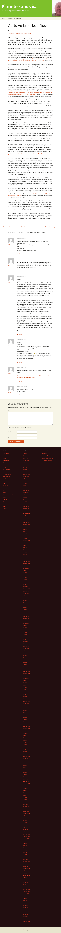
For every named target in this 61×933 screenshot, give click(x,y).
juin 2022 (24, 499)
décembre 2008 (26, 834)
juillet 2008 (25, 845)
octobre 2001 (26, 907)
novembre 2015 (26, 646)
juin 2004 (24, 884)
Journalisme (5, 483)
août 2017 (25, 598)
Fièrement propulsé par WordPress (30, 930)
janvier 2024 (25, 469)
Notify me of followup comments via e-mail (20, 427)
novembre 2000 (26, 921)
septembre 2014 (26, 678)
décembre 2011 (26, 754)
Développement (6, 469)
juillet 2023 (25, 481)
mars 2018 (25, 582)
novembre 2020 (26, 524)
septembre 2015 (26, 650)
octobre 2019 (26, 543)
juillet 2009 (25, 818)
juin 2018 (24, 575)
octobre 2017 (26, 593)
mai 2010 (25, 797)
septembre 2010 (26, 788)
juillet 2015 (25, 655)
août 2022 (25, 494)
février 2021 (25, 517)
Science (5, 508)
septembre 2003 (26, 887)
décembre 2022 (26, 490)
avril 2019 (25, 554)
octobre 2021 (26, 511)
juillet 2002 (25, 900)
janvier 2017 (25, 614)
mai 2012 (25, 742)
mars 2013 (25, 719)
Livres (4, 488)
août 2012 (25, 735)
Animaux (5, 456)
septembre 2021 (26, 513)
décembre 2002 (26, 889)
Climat (4, 467)
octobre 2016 (26, 621)
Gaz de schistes (6, 476)
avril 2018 (25, 579)
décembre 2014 (26, 671)
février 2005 (25, 882)
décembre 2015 (26, 644)
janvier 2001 (25, 916)
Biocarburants (6, 460)
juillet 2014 (25, 682)
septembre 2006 (26, 875)
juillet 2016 (25, 627)
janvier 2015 (25, 669)
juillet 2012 (25, 738)
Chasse (4, 465)
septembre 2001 (26, 909)
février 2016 (25, 639)
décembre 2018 (26, 561)
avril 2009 (25, 825)
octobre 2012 (26, 731)
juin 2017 (24, 602)
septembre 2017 (26, 595)
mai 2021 (25, 515)
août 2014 (25, 680)
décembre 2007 (26, 861)
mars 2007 (25, 873)
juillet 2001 (25, 912)
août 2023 (25, 478)
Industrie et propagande (8, 478)
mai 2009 (25, 822)
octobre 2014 (26, 676)
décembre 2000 (26, 919)
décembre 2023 (26, 472)
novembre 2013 (26, 701)
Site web (10, 438)
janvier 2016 (25, 641)
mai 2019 (25, 552)
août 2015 (25, 653)
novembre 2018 (26, 563)
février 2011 (25, 776)
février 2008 (25, 857)
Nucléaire (5, 497)
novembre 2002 (26, 891)
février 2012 (25, 749)
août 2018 (25, 570)
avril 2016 (25, 634)
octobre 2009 (26, 811)
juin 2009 (24, 820)
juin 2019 (24, 550)
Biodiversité (5, 462)
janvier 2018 (25, 586)
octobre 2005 (26, 880)
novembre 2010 (26, 783)
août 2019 (25, 545)
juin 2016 (24, 630)
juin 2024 (24, 467)
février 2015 (25, 666)
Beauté (4, 458)
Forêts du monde (7, 474)
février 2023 (25, 485)
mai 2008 (25, 850)
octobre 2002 (26, 893)
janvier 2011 (25, 779)
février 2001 (25, 914)
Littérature (5, 485)
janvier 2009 (25, 831)
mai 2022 (25, 501)
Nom (9, 431)
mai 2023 (25, 483)
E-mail (10, 434)
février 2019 (25, 556)
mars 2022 (25, 504)
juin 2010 (24, 795)
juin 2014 (24, 685)
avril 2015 (25, 662)
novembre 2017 (26, 591)
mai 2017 (25, 605)
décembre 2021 (26, 506)
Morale (4, 492)
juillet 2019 (25, 547)
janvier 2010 (25, 804)
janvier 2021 (25, 520)
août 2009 (25, 815)
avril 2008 (25, 852)
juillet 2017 (25, 600)
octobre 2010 (26, 786)
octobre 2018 (26, 566)
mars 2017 (25, 609)
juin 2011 (24, 767)
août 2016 (25, 625)
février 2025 (25, 456)
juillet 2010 (25, 793)
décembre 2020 (26, 522)
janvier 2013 (25, 724)
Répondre (21, 253)
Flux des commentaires (47, 458)
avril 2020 (25, 536)
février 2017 (25, 611)
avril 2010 (25, 799)
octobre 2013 (26, 703)
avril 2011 (25, 772)
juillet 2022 (25, 497)
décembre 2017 (26, 588)
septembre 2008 (26, 841)
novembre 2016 (26, 618)
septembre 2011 (26, 760)
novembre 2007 (26, 864)
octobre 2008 (26, 838)
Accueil (3, 18)
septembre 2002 (26, 896)
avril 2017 (25, 607)
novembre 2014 (26, 673)
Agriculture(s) (6, 453)
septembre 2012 (26, 733)
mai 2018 (25, 577)
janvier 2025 (25, 458)
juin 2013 (24, 712)
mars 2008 (25, 854)
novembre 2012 (26, 728)
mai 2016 (25, 632)
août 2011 (25, 763)
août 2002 (25, 898)
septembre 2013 (26, 705)
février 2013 (25, 721)
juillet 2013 (25, 710)
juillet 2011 (25, 765)
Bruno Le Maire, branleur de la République (14, 227)
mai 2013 (25, 715)
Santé (4, 506)
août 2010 (25, 790)
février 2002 (25, 905)
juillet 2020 (25, 531)
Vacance (5, 511)
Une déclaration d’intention (14, 18)
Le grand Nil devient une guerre (50, 227)
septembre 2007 (26, 868)
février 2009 (25, 829)
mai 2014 (25, 687)
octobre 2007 (26, 866)
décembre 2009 (26, 806)
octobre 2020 (26, 527)
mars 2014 (25, 692)
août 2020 (25, 529)
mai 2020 (25, 533)
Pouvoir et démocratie (26, 33)
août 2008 (25, 843)
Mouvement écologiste (8, 494)
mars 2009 (25, 827)
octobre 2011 (26, 758)
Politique (19, 33)
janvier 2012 (25, 751)
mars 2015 (25, 664)
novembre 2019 (26, 540)
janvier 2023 (25, 488)
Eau (4, 472)
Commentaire (12, 411)
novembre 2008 (26, 836)
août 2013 (25, 708)
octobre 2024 (26, 460)
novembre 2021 (26, 508)
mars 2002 (25, 903)
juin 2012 (24, 740)
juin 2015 (24, 657)
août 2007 (25, 870)
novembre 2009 (26, 809)
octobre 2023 (26, 476)
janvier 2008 (25, 859)
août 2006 (25, 877)
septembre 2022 (26, 492)
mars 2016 (25, 637)
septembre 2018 (26, 568)
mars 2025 (25, 453)
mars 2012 (25, 747)
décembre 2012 (26, 726)
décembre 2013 (26, 699)
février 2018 (25, 584)
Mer (4, 490)
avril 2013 (25, 717)
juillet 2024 (25, 465)
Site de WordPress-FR (47, 460)
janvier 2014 (25, 696)
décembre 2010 (26, 781)
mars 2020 (25, 538)
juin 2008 (24, 848)
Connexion (44, 453)
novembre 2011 (26, 756)
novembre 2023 (26, 474)
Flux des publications (47, 456)
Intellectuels (5, 481)
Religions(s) (5, 504)
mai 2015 (25, 660)
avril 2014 (25, 689)
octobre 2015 (26, 648)
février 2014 (25, 694)
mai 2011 (25, 770)
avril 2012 (25, 744)
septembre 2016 (26, 623)
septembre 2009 (26, 813)
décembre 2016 (26, 616)
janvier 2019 (25, 559)
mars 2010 (25, 802)
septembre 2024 (26, 462)
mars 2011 (25, 774)
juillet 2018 (25, 572)
